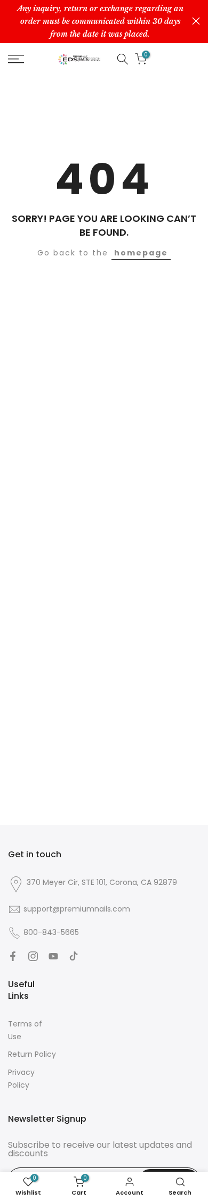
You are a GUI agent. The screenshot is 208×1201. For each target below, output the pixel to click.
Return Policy (32, 1054)
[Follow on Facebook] (13, 956)
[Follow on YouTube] (53, 956)
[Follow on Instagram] (33, 956)
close (196, 21)
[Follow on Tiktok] (73, 956)
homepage (141, 252)
